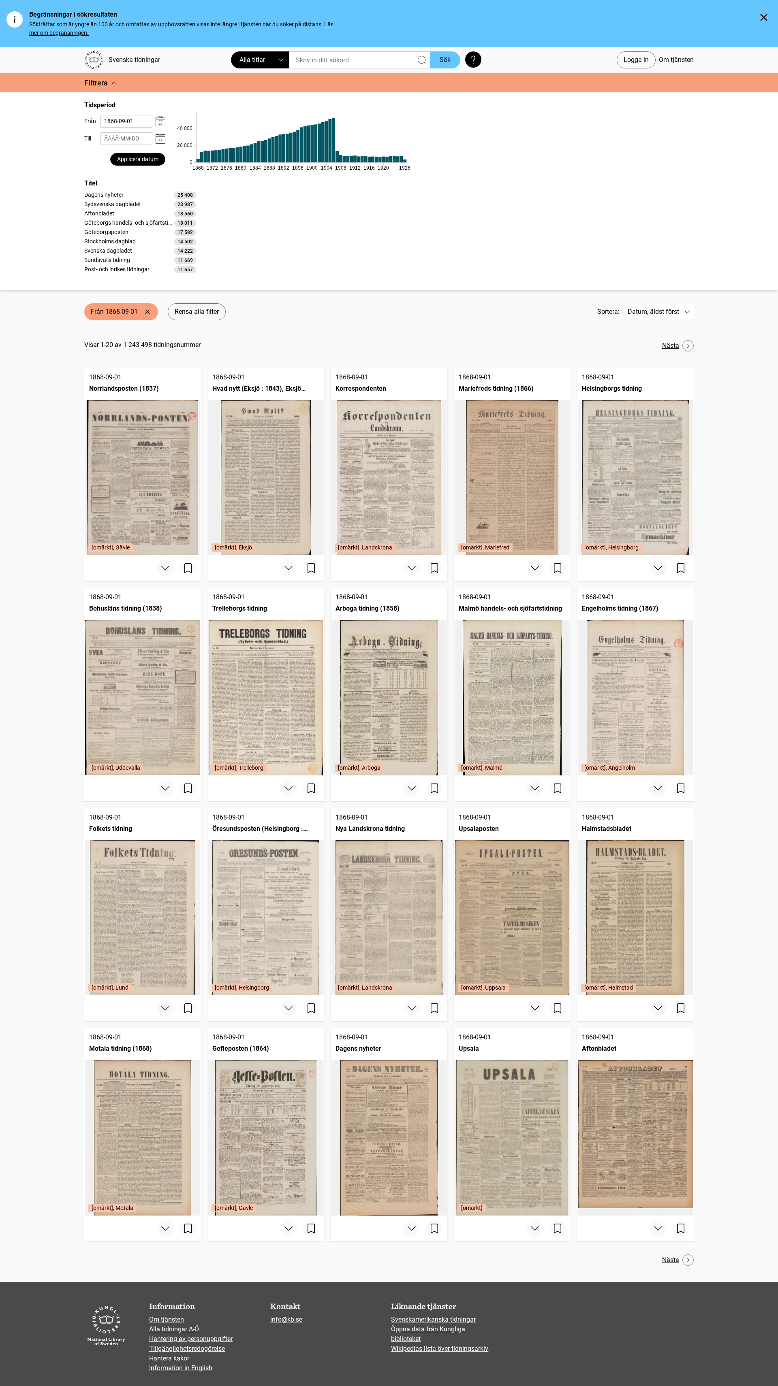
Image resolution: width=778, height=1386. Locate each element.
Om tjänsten (676, 60)
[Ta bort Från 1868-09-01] (147, 311)
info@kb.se (286, 1319)
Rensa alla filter (197, 311)
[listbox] (140, 232)
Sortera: (608, 311)
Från (90, 121)
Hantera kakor (169, 1358)
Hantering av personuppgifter (191, 1339)
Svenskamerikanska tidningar (433, 1319)
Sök (445, 60)
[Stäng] (764, 17)
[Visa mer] (165, 568)
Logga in (636, 60)
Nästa (670, 345)
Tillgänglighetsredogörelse (187, 1348)
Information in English (180, 1368)
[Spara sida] (188, 568)
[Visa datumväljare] (160, 121)
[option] (140, 195)
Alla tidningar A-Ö (174, 1329)
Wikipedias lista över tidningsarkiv (439, 1348)
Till (87, 138)
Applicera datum (137, 159)
